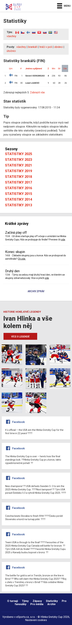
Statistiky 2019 (18, 171)
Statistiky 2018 (18, 177)
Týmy (25, 601)
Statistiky (52, 601)
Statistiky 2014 (18, 199)
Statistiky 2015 (18, 194)
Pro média (36, 604)
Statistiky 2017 (18, 182)
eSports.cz (22, 616)
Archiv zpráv (36, 291)
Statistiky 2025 (18, 154)
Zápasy (37, 601)
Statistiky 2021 (18, 165)
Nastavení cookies (36, 620)
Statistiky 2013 (18, 205)
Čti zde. (22, 258)
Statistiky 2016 (18, 188)
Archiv (51, 604)
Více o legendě (20, 336)
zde (63, 239)
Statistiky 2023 (18, 160)
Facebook (18, 422)
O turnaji (12, 601)
